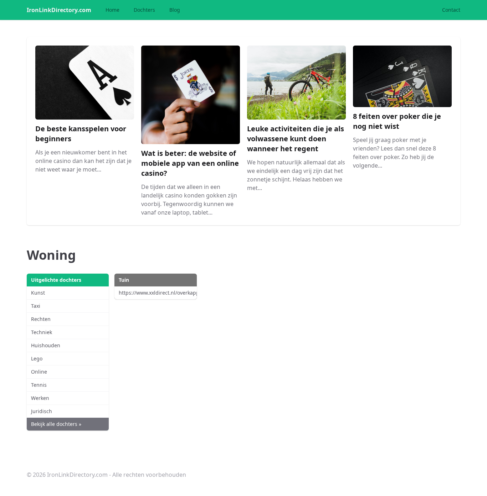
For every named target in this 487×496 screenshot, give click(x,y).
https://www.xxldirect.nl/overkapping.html (157, 292)
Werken (40, 398)
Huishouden (45, 345)
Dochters (144, 9)
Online (39, 371)
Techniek (41, 332)
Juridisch (41, 411)
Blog (174, 9)
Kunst (38, 292)
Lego (36, 358)
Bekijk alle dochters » (56, 424)
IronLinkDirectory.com (59, 10)
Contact (451, 9)
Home (112, 9)
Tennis (39, 384)
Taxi (35, 305)
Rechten (41, 319)
